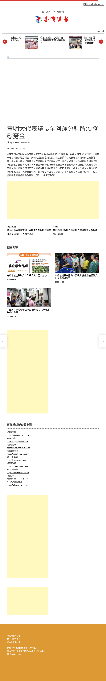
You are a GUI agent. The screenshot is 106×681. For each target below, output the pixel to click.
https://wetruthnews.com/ (17, 454)
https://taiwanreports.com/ (18, 435)
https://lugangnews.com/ (17, 466)
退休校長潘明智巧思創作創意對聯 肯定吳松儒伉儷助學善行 (82, 40)
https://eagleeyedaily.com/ (17, 441)
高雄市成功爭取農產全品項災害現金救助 (27, 275)
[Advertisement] (53, 200)
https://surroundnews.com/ (18, 448)
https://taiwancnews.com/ (18, 472)
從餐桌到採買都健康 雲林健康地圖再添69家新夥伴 (38, 40)
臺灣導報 (16, 143)
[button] (5, 42)
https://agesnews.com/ (16, 460)
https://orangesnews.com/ (18, 479)
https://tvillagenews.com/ (17, 485)
